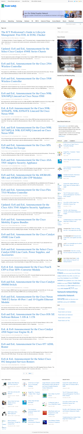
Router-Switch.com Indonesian (65, 314)
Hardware (26, 21)
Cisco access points (67, 273)
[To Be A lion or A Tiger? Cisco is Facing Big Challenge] (59, 145)
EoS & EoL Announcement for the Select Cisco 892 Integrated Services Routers (26, 360)
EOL (78, 285)
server (76, 299)
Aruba (78, 270)
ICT (70, 288)
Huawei (66, 288)
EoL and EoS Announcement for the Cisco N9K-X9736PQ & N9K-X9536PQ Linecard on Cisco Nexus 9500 (26, 130)
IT (73, 288)
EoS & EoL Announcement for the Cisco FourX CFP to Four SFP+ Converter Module (26, 268)
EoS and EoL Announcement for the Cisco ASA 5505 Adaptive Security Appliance (26, 161)
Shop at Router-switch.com (14, 1)
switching (65, 302)
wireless (73, 302)
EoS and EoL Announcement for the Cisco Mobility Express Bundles (23, 221)
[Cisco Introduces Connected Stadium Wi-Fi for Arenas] (59, 168)
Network (61, 292)
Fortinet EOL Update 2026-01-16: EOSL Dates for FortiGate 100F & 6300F (71, 384)
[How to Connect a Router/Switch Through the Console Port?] (4, 422)
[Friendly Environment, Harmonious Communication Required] (59, 176)
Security (73, 299)
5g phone (62, 270)
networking (71, 291)
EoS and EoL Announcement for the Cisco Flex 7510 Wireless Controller (26, 191)
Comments (72, 140)
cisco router (75, 280)
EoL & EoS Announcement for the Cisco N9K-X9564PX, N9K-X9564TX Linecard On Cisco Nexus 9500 (25, 110)
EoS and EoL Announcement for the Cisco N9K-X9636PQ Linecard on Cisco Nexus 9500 (26, 94)
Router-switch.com (63, 126)
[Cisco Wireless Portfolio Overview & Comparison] (44, 422)
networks (61, 295)
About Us (3, 1)
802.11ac (67, 270)
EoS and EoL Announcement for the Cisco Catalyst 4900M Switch (28, 283)
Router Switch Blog (44, 432)
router (66, 299)
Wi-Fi (69, 302)
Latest (65, 140)
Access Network (56, 21)
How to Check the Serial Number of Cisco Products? (13, 403)
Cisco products (67, 280)
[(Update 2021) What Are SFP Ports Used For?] (4, 384)
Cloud (66, 285)
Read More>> (62, 136)
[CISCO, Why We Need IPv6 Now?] (59, 161)
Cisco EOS (75, 275)
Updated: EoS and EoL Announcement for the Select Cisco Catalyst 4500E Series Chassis (25, 50)
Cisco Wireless (61, 285)
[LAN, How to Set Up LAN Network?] (4, 393)
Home (4, 21)
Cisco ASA (74, 273)
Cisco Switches (74, 283)
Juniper (76, 288)
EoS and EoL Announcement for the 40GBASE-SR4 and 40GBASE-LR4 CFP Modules (26, 176)
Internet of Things (45, 21)
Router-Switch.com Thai (64, 320)
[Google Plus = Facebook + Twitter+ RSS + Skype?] (59, 153)
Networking (11, 21)
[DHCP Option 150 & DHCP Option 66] (4, 413)
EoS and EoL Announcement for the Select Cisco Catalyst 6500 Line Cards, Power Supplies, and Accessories (27, 251)
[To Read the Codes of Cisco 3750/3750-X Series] (44, 404)
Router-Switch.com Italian (64, 317)
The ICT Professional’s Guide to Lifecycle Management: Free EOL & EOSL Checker (23, 33)
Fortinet (58, 288)
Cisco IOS (71, 278)
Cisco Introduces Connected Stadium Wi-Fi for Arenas (34, 411)
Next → (31, 373)
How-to (64, 21)
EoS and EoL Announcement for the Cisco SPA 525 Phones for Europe (26, 146)
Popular (59, 140)
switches (60, 302)
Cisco (60, 273)
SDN (69, 299)
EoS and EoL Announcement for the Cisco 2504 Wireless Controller (26, 65)
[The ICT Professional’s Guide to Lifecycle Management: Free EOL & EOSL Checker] (59, 194)
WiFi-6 (37, 21)
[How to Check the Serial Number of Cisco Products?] (4, 402)
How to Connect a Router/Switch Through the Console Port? (14, 422)
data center (71, 285)
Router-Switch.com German (64, 312)
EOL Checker (61, 309)
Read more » (8, 43)
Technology (19, 21)
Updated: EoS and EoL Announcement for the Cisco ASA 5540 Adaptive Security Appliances (25, 206)
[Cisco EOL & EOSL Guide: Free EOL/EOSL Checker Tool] (59, 204)
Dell (76, 285)
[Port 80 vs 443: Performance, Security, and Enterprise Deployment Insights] (59, 211)
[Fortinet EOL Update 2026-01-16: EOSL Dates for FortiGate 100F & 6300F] (59, 185)
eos (80, 285)
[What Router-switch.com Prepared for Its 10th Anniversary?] (44, 412)
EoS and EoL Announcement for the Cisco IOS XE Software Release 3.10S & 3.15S (28, 315)
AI (76, 270)
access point (72, 270)
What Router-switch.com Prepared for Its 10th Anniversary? (54, 413)
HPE (62, 288)
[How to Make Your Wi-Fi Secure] (44, 395)
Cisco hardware (64, 278)
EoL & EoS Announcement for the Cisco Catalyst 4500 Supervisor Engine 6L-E (27, 330)
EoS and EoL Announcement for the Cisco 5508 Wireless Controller (26, 80)
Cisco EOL (69, 275)
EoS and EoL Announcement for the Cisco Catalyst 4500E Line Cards (28, 235)
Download (71, 21)
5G (32, 21)
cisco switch (64, 283)
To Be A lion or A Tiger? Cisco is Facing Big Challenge (33, 384)
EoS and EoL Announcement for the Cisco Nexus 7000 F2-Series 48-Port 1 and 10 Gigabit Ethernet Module (27, 299)
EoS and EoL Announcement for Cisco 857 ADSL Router (27, 345)
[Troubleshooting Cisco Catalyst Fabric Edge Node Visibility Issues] (59, 221)
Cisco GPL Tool (25, 1)
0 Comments (23, 54)
